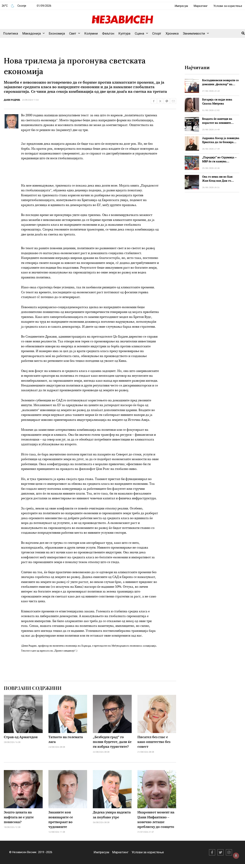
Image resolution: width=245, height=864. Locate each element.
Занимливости (194, 33)
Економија (57, 33)
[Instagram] (229, 852)
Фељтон (108, 33)
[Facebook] (212, 852)
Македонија (31, 33)
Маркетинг (201, 6)
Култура (124, 33)
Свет (72, 33)
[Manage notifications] (236, 856)
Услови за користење (227, 6)
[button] (43, 33)
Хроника (172, 33)
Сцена (139, 33)
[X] (220, 852)
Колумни (91, 33)
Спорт (156, 33)
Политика (10, 33)
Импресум (181, 6)
